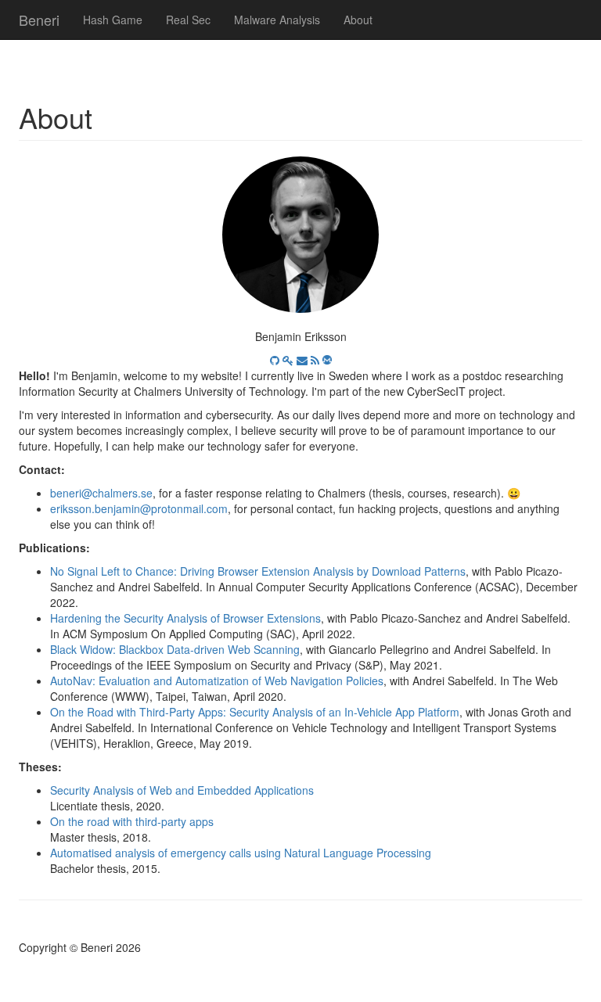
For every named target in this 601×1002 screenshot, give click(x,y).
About (358, 19)
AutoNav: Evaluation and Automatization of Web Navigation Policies (216, 680)
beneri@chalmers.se (101, 493)
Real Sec (188, 19)
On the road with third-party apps (132, 821)
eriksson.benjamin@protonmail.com (139, 508)
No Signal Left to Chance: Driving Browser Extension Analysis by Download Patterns (258, 571)
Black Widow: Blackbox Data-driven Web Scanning (175, 649)
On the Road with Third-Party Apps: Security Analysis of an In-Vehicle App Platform (254, 712)
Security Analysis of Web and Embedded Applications (182, 790)
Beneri (39, 19)
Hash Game (112, 19)
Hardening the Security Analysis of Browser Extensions (185, 618)
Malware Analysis (277, 19)
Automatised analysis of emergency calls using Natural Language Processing (240, 852)
